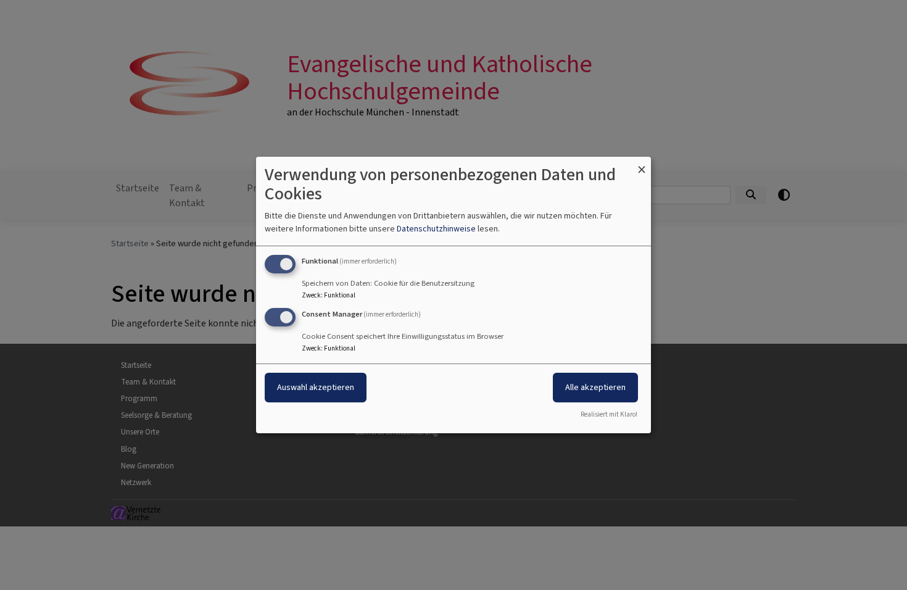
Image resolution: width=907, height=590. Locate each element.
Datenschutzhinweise (436, 229)
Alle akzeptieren (595, 387)
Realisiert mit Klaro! (609, 414)
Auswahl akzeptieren (315, 387)
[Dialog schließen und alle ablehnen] (641, 164)
